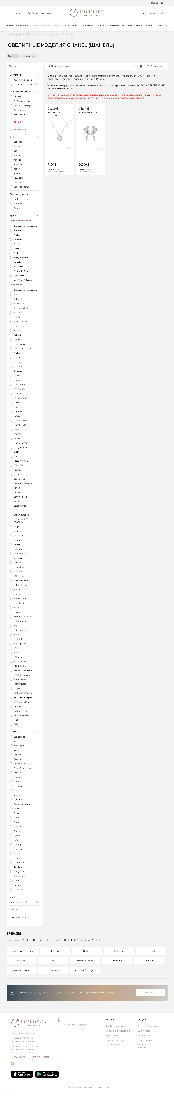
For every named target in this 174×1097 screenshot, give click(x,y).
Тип (12, 136)
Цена (12, 897)
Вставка (14, 731)
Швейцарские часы (18, 25)
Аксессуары (70, 25)
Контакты (162, 25)
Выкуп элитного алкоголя (146, 1046)
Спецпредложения (20, 194)
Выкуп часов (117, 25)
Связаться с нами (40, 1056)
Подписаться (150, 992)
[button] (14, 13)
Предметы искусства (94, 25)
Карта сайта (18, 1056)
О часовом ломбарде (140, 25)
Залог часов (144, 1035)
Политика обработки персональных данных (24, 1040)
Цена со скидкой (18, 902)
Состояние (15, 75)
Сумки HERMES (113, 1044)
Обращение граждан (74, 1024)
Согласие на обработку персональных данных (24, 1048)
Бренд (13, 215)
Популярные (14, 940)
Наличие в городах (20, 91)
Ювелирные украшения (46, 25)
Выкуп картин (145, 1040)
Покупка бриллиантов (149, 1026)
